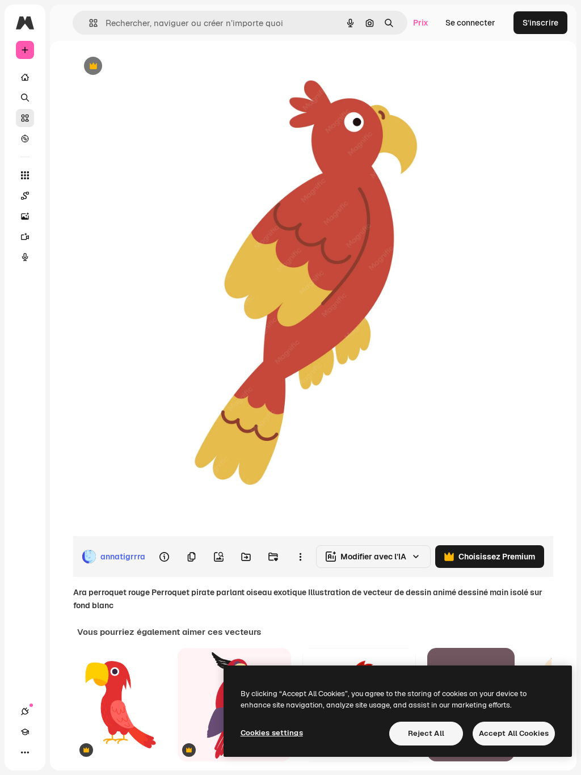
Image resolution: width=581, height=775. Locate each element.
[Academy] (25, 732)
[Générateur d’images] (25, 216)
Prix (420, 23)
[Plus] (25, 752)
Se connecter (470, 23)
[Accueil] (25, 77)
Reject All (426, 733)
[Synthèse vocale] (25, 257)
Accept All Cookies (514, 733)
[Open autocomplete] (88, 23)
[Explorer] (25, 138)
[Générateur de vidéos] (25, 237)
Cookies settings (272, 733)
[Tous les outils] (25, 175)
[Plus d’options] (300, 556)
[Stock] (25, 118)
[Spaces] (25, 196)
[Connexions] (25, 711)
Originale (147, 66)
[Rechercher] (25, 98)
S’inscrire (540, 23)
